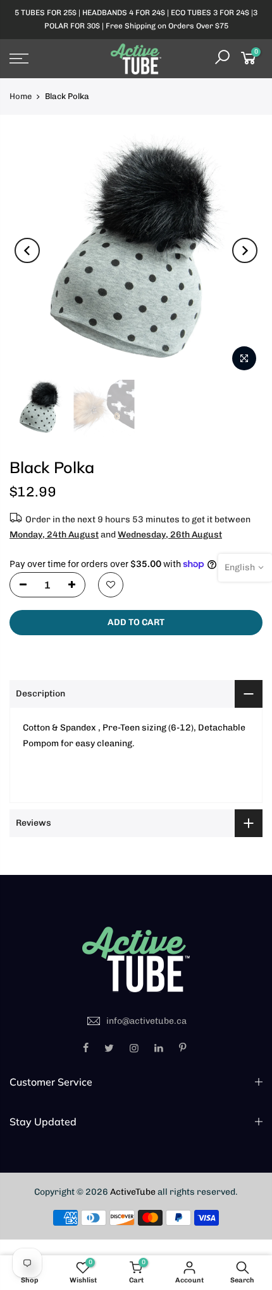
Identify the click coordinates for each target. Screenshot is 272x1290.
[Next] (244, 250)
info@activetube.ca (146, 1021)
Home (20, 96)
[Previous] (27, 250)
